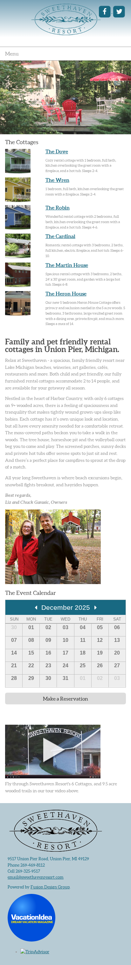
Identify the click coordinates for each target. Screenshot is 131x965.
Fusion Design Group (50, 887)
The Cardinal (60, 236)
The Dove (56, 151)
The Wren (57, 180)
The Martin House (66, 265)
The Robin (57, 207)
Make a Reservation (65, 699)
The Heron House (65, 293)
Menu (12, 54)
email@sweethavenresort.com (36, 877)
